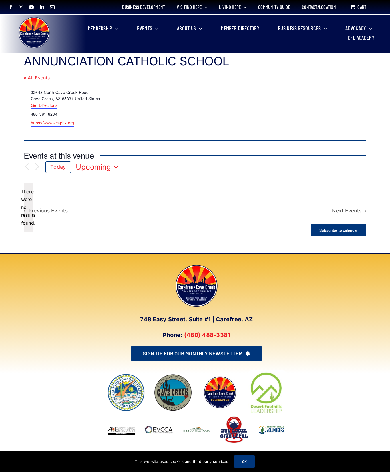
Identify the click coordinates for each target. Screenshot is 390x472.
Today (58, 167)
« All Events (37, 78)
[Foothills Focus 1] (196, 428)
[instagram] (21, 7)
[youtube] (31, 7)
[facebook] (11, 7)
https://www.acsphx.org (52, 123)
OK (244, 461)
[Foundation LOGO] (220, 376)
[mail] (52, 7)
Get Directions (44, 105)
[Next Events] (36, 167)
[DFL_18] (267, 372)
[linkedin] (42, 7)
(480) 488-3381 (207, 335)
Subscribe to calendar (338, 230)
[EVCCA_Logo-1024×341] (158, 417)
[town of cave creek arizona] (173, 376)
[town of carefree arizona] (126, 376)
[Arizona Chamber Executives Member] (121, 417)
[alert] (28, 207)
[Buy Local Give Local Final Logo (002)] (234, 417)
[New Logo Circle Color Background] (34, 18)
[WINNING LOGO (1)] (271, 424)
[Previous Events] (27, 167)
